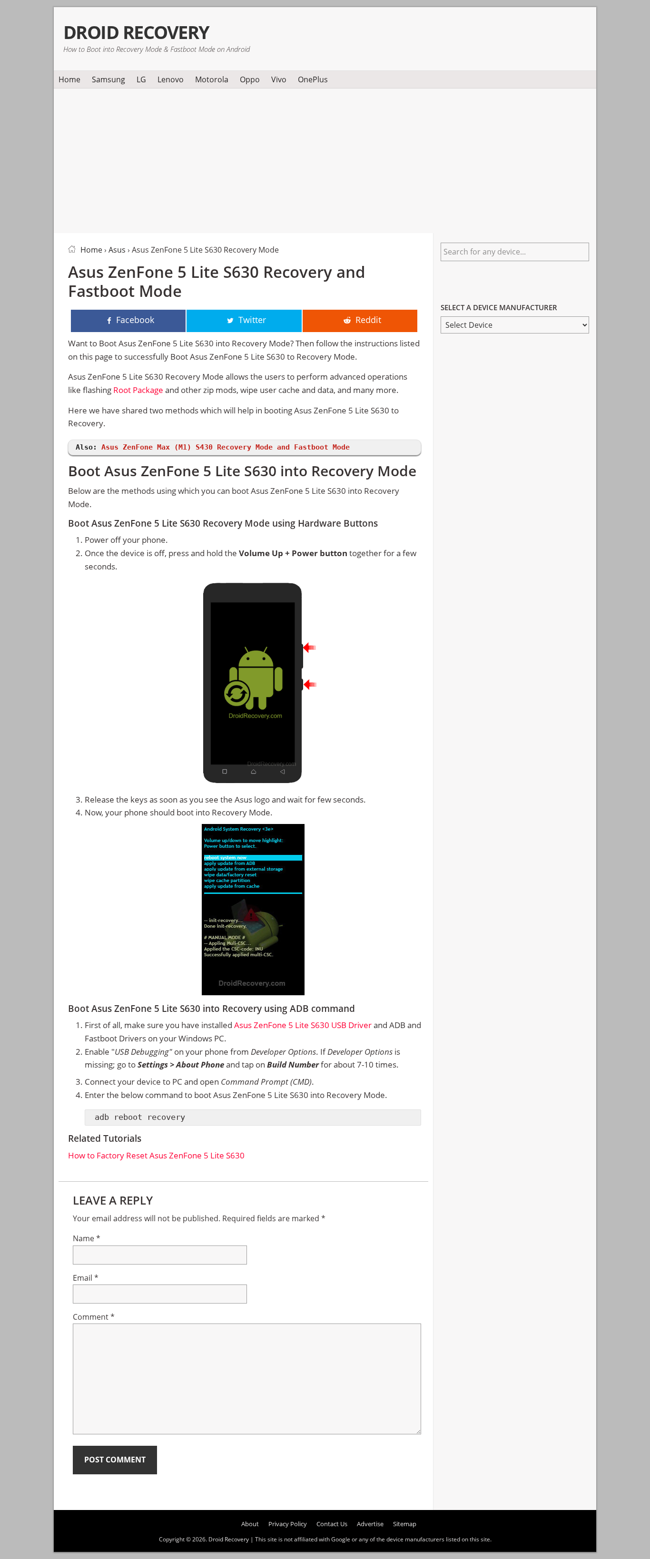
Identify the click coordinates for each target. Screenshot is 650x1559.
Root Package (138, 389)
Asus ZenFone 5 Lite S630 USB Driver (303, 1025)
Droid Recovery (136, 32)
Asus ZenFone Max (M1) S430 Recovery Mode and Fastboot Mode (225, 447)
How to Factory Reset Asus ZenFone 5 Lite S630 (156, 1155)
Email (85, 1278)
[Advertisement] (325, 159)
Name (86, 1238)
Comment (94, 1317)
